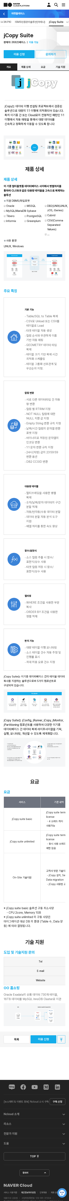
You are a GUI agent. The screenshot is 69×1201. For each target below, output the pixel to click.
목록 (16, 1039)
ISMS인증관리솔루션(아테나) (30, 22)
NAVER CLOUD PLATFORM (16, 5)
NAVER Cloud (18, 1185)
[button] (34, 1114)
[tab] (34, 1114)
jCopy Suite (56, 22)
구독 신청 (57, 1101)
